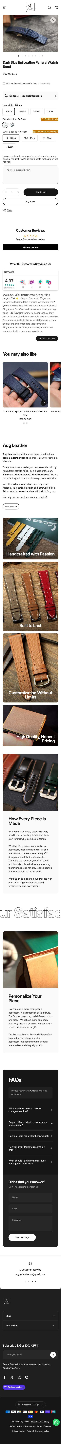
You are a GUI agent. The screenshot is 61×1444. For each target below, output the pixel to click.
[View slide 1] (25, 1281)
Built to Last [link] (30, 625)
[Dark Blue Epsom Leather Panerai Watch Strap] (25, 384)
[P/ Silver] (5, 124)
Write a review (30, 247)
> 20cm (9, 147)
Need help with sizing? (47, 131)
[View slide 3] (32, 1281)
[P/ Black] (12, 124)
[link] (11, 506)
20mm (9, 111)
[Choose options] (43, 403)
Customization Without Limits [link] (30, 694)
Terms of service (44, 1426)
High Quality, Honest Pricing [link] (35, 738)
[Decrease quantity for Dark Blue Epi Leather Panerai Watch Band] (6, 192)
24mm (36, 111)
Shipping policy (18, 1431)
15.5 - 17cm (29, 138)
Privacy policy (29, 1426)
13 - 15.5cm (11, 138)
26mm (50, 111)
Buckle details (51, 119)
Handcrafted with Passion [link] (30, 553)
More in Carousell (47, 338)
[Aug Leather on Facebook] (4, 1377)
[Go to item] (18, 56)
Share (9, 210)
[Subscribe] (53, 1355)
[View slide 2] (28, 1281)
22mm (23, 111)
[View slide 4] (35, 1281)
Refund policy (16, 1426)
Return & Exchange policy (38, 1431)
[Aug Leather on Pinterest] (26, 1377)
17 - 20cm (47, 138)
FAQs (31, 1090)
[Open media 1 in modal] (53, 20)
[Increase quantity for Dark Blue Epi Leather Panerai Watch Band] (18, 192)
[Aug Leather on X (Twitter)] (12, 1377)
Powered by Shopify (40, 1421)
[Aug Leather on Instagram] (19, 1377)
